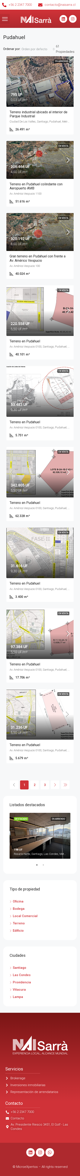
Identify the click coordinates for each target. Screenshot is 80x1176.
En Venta (63, 146)
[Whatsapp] (49, 1152)
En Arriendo (61, 61)
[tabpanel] (40, 836)
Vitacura (19, 990)
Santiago (19, 968)
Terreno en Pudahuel (25, 341)
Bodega (19, 909)
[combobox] (38, 49)
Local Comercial (25, 916)
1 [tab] (39, 867)
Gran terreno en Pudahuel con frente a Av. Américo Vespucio (37, 258)
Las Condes (22, 975)
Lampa (18, 997)
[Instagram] (73, 19)
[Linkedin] (63, 19)
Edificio (18, 931)
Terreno (19, 923)
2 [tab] (45, 867)
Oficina (18, 901)
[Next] (55, 784)
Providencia (22, 982)
